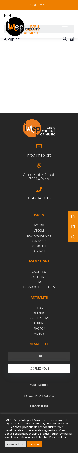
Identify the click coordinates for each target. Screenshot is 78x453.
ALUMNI (39, 323)
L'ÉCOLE (39, 230)
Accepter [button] (35, 444)
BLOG (39, 308)
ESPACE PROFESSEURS (39, 395)
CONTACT (39, 251)
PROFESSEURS (39, 318)
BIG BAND (39, 282)
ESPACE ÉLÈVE (39, 406)
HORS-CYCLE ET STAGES (39, 287)
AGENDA (39, 313)
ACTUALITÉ (39, 246)
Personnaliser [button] (15, 444)
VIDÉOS (39, 333)
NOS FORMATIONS (39, 235)
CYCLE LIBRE (39, 277)
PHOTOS (39, 328)
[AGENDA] (73, 226)
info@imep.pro (39, 155)
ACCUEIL (39, 225)
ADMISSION (39, 241)
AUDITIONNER (39, 5)
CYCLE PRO (39, 272)
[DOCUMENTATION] (73, 216)
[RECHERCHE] (73, 237)
